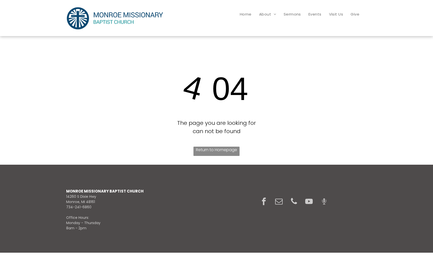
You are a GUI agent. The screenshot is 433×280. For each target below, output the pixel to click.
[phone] (293, 202)
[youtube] (308, 202)
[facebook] (263, 202)
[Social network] (324, 202)
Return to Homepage (216, 150)
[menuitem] (245, 14)
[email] (278, 202)
